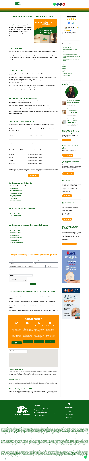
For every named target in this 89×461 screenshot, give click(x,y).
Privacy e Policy (69, 414)
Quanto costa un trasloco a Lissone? (69, 51)
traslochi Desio (18, 232)
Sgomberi (64, 66)
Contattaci (67, 140)
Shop (61, 10)
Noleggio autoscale (65, 70)
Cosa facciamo (34, 10)
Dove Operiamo (46, 10)
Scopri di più (67, 195)
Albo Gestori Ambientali (31, 312)
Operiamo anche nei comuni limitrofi (70, 54)
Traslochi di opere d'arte (67, 73)
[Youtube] (63, 4)
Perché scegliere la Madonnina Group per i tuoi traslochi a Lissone (71, 62)
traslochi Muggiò (18, 237)
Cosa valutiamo (68, 173)
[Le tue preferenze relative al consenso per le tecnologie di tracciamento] (2, 459)
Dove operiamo (69, 407)
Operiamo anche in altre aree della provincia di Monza (72, 57)
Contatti (74, 10)
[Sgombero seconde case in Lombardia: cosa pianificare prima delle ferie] (64, 112)
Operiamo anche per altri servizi (69, 52)
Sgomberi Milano (16, 10)
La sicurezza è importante (67, 45)
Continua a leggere (69, 244)
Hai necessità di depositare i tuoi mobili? (70, 77)
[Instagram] (60, 4)
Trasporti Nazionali (66, 75)
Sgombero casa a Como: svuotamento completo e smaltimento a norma (73, 102)
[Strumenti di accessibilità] (5, 459)
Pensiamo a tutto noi (67, 47)
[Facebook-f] (57, 4)
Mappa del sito (69, 417)
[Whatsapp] (54, 4)
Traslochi (64, 68)
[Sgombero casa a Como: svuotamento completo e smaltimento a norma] (64, 103)
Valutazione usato (65, 71)
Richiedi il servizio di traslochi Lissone (70, 49)
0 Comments (73, 105)
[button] (80, 33)
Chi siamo (25, 10)
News (55, 10)
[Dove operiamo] (69, 404)
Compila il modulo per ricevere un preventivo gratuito (71, 60)
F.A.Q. (67, 10)
